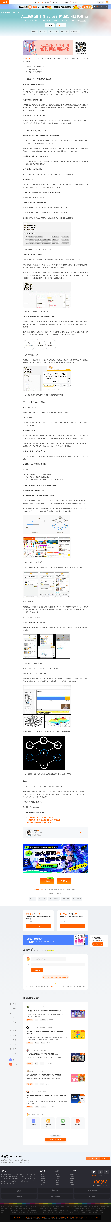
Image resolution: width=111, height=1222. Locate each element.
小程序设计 (61, 1208)
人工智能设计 (54, 31)
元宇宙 (52, 1206)
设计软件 (82, 1208)
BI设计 (36, 1107)
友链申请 (72, 1180)
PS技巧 (39, 1210)
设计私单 (50, 1210)
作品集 (107, 1206)
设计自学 (62, 1210)
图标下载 (28, 1212)
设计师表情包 (84, 1212)
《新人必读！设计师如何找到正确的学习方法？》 (41, 823)
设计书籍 (103, 1208)
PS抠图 (30, 1208)
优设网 (66, 1210)
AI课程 (57, 1180)
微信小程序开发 (53, 1208)
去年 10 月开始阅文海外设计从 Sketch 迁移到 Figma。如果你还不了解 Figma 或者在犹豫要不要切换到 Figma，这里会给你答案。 (46, 1038)
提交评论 (37, 970)
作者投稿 (72, 1178)
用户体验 (85, 1206)
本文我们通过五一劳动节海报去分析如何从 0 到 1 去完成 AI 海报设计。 (45, 1058)
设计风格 (101, 1212)
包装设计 (80, 1206)
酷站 (2, 1208)
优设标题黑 (102, 1206)
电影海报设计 (59, 1212)
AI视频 (57, 1182)
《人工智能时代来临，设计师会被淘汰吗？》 (40, 817)
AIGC (35, 31)
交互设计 (101, 1210)
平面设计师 (4, 1212)
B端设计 (43, 1107)
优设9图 (43, 1182)
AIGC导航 (10, 1206)
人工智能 (43, 31)
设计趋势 (77, 1212)
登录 (98, 7)
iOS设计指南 (33, 1210)
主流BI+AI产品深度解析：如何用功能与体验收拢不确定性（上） (46, 1096)
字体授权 (72, 1184)
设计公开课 (12, 1210)
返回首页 (105, 1158)
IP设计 (47, 1206)
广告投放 (72, 1174)
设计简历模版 (51, 1212)
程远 (39, 21)
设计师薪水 (55, 1210)
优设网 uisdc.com (11, 1156)
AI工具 (57, 1174)
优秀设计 (96, 1210)
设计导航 (43, 1178)
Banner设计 (66, 1212)
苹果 (6, 1208)
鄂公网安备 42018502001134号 (76, 1218)
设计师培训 (19, 1210)
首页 (2, 12)
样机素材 (88, 1208)
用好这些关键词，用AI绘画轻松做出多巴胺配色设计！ (45, 1075)
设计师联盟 (76, 1210)
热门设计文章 (36, 1206)
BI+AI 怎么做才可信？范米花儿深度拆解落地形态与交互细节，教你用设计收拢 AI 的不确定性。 (46, 1102)
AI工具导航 (95, 1212)
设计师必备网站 (5, 1210)
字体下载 (46, 1208)
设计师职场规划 (43, 1212)
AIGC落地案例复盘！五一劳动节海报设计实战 (42, 1054)
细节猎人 (43, 1184)
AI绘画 (42, 1084)
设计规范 (10, 1208)
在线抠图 (14, 1212)
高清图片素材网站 (18, 1208)
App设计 (72, 1212)
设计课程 (43, 1180)
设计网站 (83, 1210)
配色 (72, 1208)
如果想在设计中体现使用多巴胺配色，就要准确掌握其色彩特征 (43, 1078)
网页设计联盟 (89, 1210)
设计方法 (107, 1212)
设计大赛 (91, 1206)
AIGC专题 (43, 1174)
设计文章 (7, 12)
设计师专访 (67, 1208)
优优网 (71, 1210)
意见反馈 (72, 1182)
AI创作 (14, 12)
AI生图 (57, 1184)
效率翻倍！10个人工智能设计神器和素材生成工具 (43, 1011)
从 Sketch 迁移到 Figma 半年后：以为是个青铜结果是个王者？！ (46, 1032)
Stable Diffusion (24, 1206)
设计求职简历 (35, 1212)
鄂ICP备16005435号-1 (63, 1218)
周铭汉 (48, 21)
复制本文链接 (40, 889)
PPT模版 (35, 1208)
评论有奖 (62, 21)
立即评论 (52, 986)
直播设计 (57, 1206)
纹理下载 (41, 1208)
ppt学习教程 (26, 1210)
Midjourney (16, 1206)
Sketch (42, 1042)
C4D (71, 1206)
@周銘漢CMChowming (30, 59)
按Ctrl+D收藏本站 (93, 1158)
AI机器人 (58, 1176)
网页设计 (43, 1206)
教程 (83, 1031)
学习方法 (65, 31)
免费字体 (96, 1206)
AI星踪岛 (43, 1176)
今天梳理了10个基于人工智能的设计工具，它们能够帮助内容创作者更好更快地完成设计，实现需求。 (46, 1015)
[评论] (58, 964)
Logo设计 (44, 1210)
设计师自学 (75, 31)
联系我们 (72, 1176)
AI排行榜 (58, 1178)
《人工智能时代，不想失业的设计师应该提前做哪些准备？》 (44, 820)
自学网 (9, 1212)
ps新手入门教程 (21, 1212)
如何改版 (77, 1208)
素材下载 (25, 1208)
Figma (36, 1042)
